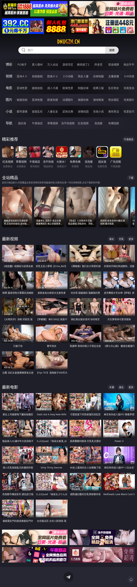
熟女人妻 (83, 76)
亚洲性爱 (22, 88)
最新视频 (10, 239)
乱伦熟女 (113, 88)
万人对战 (52, 64)
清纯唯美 (98, 100)
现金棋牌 (113, 64)
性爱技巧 (129, 111)
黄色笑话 (113, 111)
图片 (9, 99)
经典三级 (98, 88)
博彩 (9, 64)
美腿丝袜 (83, 100)
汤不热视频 (68, 123)
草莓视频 (52, 123)
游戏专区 (67, 64)
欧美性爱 (67, 88)
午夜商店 (37, 123)
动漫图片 (67, 100)
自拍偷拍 (37, 76)
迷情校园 (83, 111)
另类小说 (98, 111)
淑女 (121, 387)
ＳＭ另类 (129, 76)
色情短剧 (113, 123)
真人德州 (37, 64)
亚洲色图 (37, 100)
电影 (9, 88)
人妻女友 (52, 111)
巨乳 (121, 239)
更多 (131, 239)
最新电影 (10, 387)
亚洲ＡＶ (22, 76)
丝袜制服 (98, 76)
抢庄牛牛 (129, 64)
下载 (131, 177)
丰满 (111, 387)
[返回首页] (131, 580)
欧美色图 (52, 100)
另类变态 (129, 88)
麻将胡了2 (83, 64)
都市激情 (22, 111)
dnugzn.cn (68, 41)
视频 (9, 76)
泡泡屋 (98, 123)
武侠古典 (67, 111)
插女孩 (22, 123)
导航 (9, 123)
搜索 (112, 50)
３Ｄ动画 (67, 76)
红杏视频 (83, 123)
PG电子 (22, 64)
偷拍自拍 (37, 88)
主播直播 (113, 76)
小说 (9, 111)
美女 (111, 239)
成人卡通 (52, 88)
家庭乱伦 (37, 111)
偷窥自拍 (22, 100)
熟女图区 (113, 100)
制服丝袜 (83, 88)
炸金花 (98, 64)
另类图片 (129, 100)
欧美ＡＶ (52, 76)
